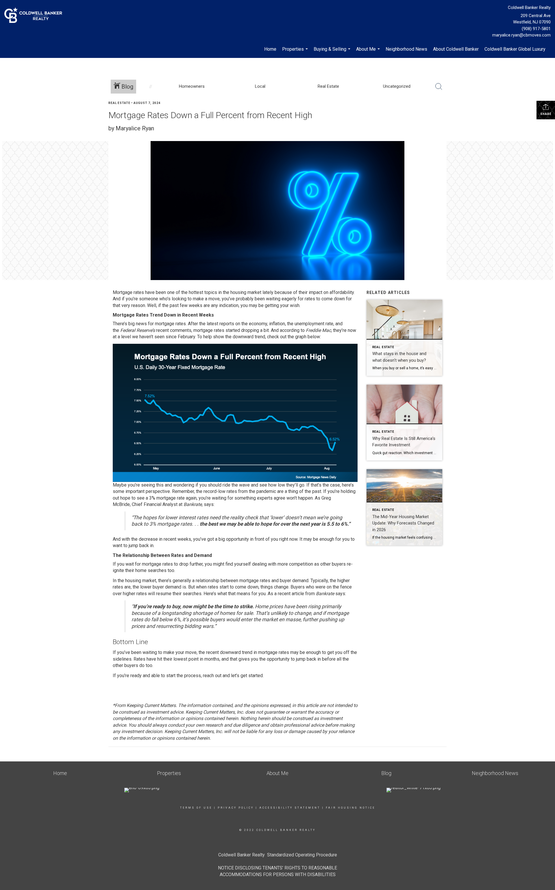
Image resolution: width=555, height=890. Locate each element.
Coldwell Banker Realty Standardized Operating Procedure (277, 855)
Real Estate (119, 103)
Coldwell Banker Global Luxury (514, 49)
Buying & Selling (333, 52)
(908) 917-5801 (536, 28)
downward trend (249, 336)
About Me (368, 52)
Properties (295, 52)
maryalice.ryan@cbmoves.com (521, 35)
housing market (245, 292)
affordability (342, 292)
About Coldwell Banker (456, 49)
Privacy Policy (236, 807)
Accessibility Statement (289, 807)
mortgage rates (208, 330)
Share (546, 114)
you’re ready (129, 675)
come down (333, 298)
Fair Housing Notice (350, 807)
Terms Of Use (196, 807)
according (289, 330)
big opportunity (234, 539)
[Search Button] (439, 86)
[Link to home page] (34, 15)
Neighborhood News (406, 49)
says (209, 504)
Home (270, 49)
